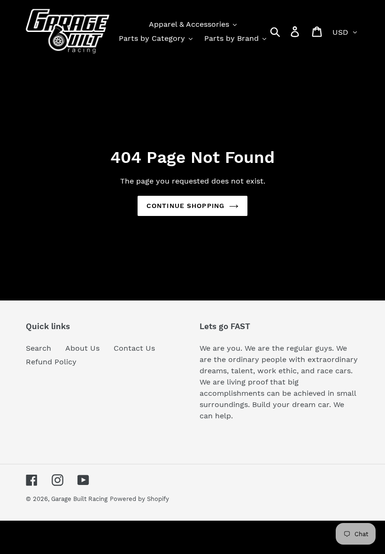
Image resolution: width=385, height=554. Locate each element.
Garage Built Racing (79, 498)
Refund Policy (51, 361)
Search (38, 348)
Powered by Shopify (139, 498)
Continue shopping (185, 205)
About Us (82, 348)
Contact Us (134, 348)
